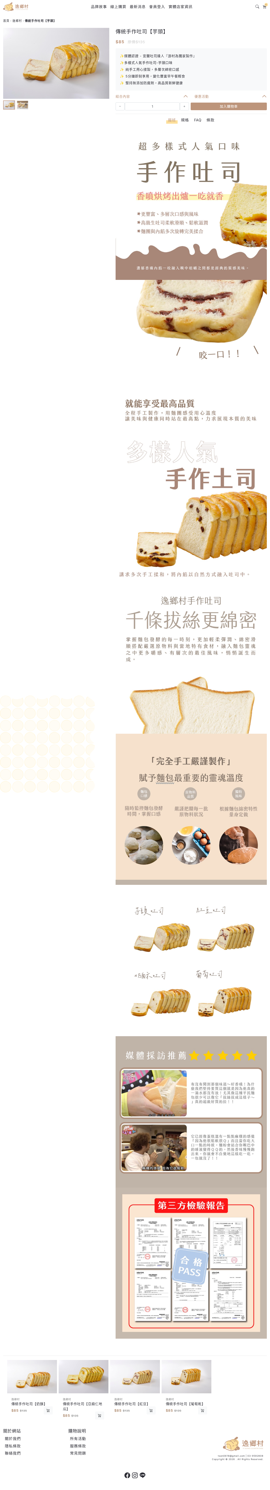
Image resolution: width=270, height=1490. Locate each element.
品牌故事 (99, 6)
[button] (104, 63)
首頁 (6, 20)
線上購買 (118, 6)
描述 (172, 120)
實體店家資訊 (181, 6)
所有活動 (78, 1438)
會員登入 (157, 6)
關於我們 (13, 1438)
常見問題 (78, 1453)
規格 (185, 120)
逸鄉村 (17, 20)
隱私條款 (13, 1446)
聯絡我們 (13, 1453)
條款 (211, 120)
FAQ (197, 120)
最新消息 (138, 6)
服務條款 (78, 1446)
